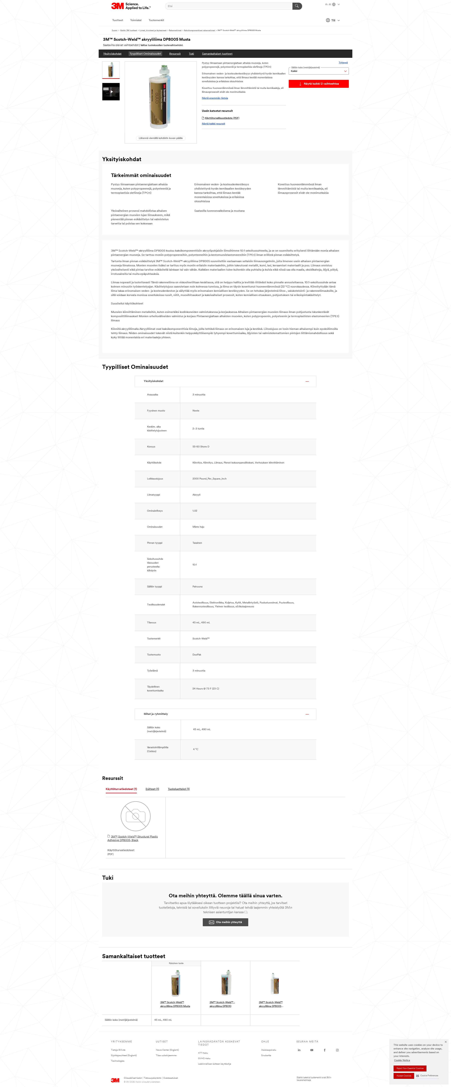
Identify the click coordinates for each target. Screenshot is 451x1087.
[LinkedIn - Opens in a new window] (299, 1050)
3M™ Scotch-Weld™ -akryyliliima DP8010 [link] (222, 1004)
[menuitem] (112, 53)
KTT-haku (203, 1053)
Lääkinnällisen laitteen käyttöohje (214, 1064)
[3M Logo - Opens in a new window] (131, 6)
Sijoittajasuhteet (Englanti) (124, 1055)
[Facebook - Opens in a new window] (324, 1050)
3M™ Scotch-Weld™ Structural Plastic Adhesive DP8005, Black (132, 838)
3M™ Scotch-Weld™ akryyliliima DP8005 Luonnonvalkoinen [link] (271, 1004)
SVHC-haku (204, 1058)
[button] (427, 1076)
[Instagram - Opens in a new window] (337, 1050)
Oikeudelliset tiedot (133, 1078)
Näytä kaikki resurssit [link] (213, 124)
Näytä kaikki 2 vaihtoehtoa (321, 84)
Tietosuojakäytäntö (152, 1078)
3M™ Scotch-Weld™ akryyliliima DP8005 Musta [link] (175, 1004)
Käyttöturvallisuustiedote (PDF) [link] (222, 118)
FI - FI (328, 5)
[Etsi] (297, 6)
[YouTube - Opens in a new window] (311, 1050)
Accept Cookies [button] (404, 1076)
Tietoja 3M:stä (118, 1050)
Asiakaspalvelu (268, 1050)
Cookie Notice (402, 1060)
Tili (333, 20)
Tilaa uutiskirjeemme (166, 1055)
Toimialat (136, 20)
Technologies (117, 1061)
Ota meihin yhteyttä (229, 922)
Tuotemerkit (156, 20)
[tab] (121, 789)
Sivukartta (266, 1055)
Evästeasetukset (170, 1078)
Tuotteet (117, 20)
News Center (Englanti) (167, 1050)
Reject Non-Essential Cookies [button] (410, 1068)
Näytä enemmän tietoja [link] (215, 98)
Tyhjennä (343, 63)
